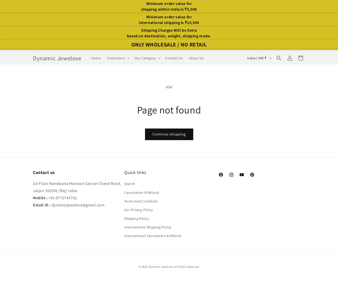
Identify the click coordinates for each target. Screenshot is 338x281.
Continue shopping (169, 134)
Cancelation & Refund (141, 192)
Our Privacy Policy (138, 210)
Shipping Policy (136, 218)
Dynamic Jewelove (161, 266)
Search (129, 183)
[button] (118, 58)
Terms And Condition (141, 201)
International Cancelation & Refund (152, 236)
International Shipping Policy (147, 227)
